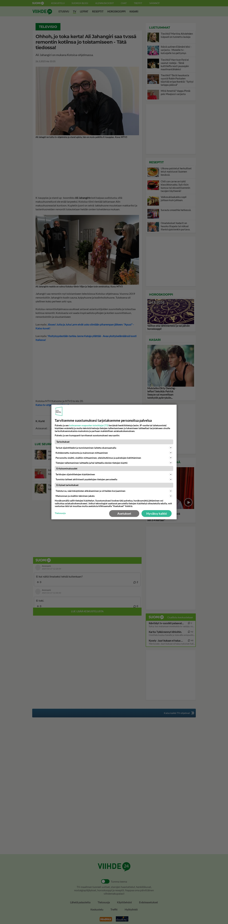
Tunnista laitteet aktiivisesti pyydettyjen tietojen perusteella (86, 479)
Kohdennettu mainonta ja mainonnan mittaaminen (82, 452)
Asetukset (124, 513)
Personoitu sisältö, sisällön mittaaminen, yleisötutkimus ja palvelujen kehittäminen (98, 457)
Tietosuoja (60, 513)
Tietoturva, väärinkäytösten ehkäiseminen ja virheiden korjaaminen (90, 490)
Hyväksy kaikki (156, 513)
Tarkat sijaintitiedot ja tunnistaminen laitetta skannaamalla (86, 447)
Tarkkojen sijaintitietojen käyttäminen (75, 474)
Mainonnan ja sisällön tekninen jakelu (75, 495)
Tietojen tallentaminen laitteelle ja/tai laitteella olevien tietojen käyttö (92, 462)
